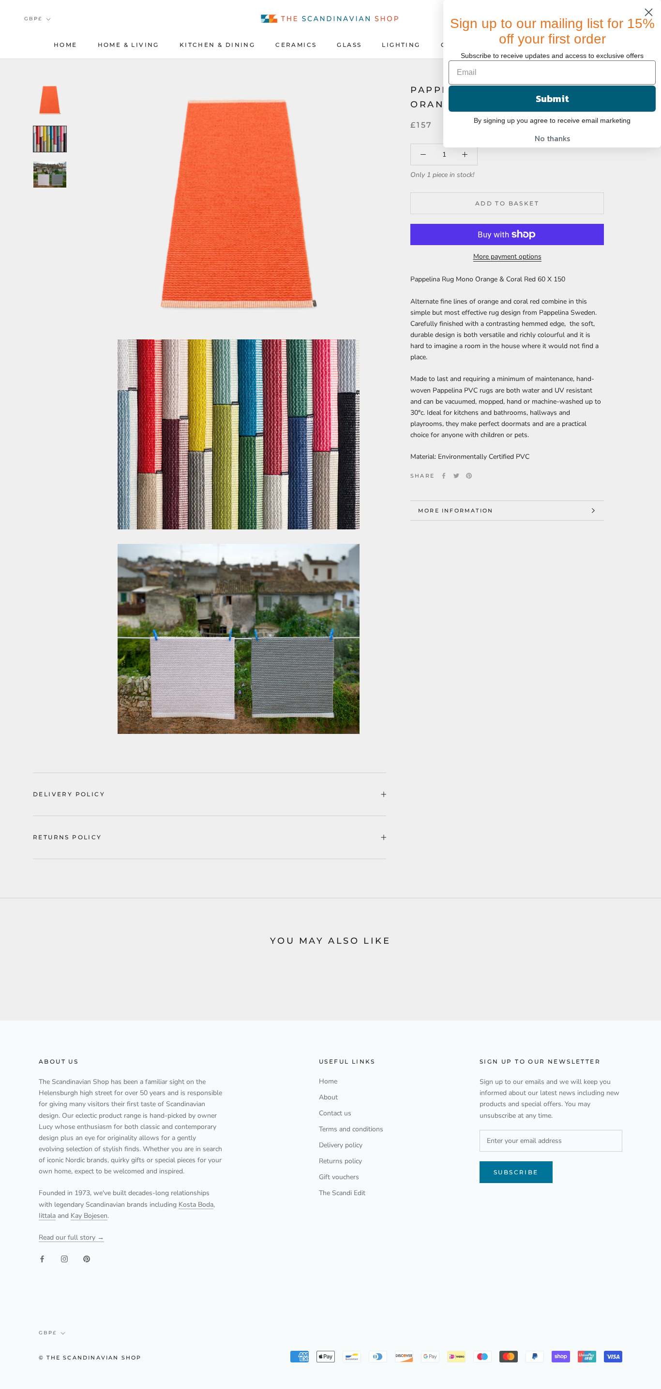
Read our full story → (71, 1237)
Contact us (335, 1113)
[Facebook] (444, 476)
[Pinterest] (469, 476)
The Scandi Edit (342, 1193)
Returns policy (67, 837)
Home (65, 44)
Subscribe (516, 1172)
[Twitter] (456, 476)
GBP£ (33, 18)
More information (455, 510)
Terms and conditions (351, 1129)
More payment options (507, 256)
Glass (349, 44)
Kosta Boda (196, 1204)
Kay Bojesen (89, 1215)
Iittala (47, 1215)
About (328, 1097)
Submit (552, 98)
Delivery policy (69, 794)
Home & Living (128, 44)
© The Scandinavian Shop (90, 1357)
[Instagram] (64, 1258)
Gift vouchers (339, 1177)
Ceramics (295, 44)
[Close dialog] (648, 12)
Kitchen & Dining (217, 44)
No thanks (552, 138)
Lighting (401, 44)
